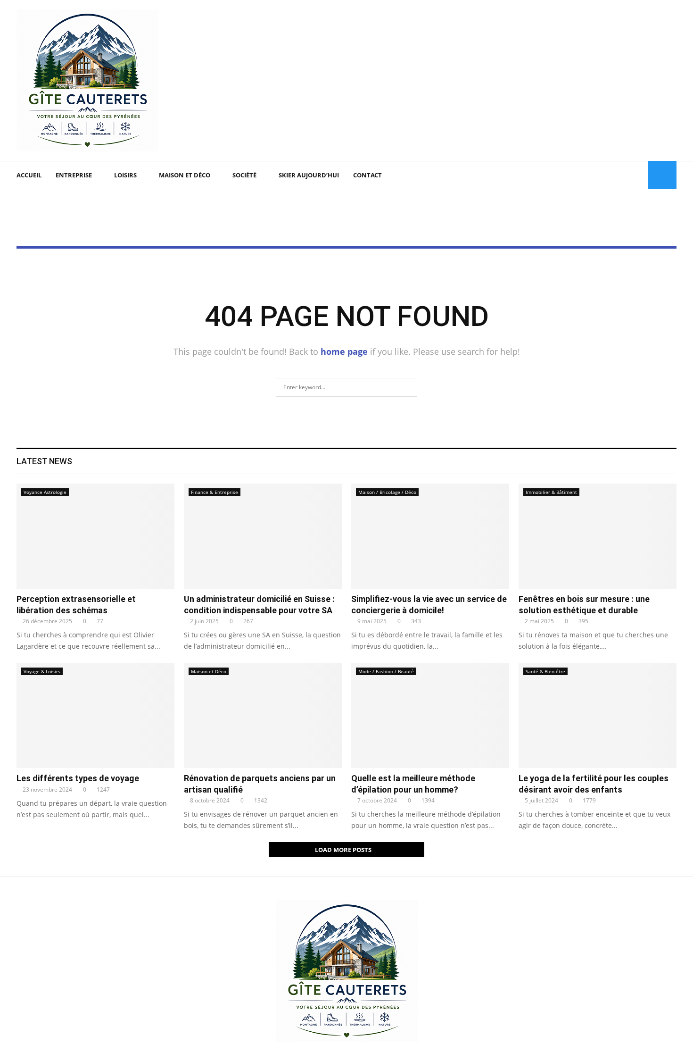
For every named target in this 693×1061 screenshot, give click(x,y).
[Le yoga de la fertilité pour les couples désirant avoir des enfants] (597, 715)
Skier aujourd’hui (309, 175)
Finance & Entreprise (214, 492)
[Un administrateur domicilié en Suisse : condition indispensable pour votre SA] (263, 536)
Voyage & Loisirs (42, 671)
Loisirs (125, 175)
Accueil (28, 175)
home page (344, 351)
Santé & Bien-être (545, 671)
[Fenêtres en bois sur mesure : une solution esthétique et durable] (597, 536)
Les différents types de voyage (77, 778)
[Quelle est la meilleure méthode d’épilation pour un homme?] (430, 715)
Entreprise (74, 175)
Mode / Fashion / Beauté (386, 671)
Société (244, 175)
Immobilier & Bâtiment (551, 492)
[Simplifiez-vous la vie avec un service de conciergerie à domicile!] (430, 536)
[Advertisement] (504, 81)
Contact (367, 175)
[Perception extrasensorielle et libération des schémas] (95, 536)
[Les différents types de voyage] (95, 715)
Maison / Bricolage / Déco (387, 492)
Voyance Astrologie (45, 492)
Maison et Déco (184, 175)
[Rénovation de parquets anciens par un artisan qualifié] (263, 715)
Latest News (44, 461)
